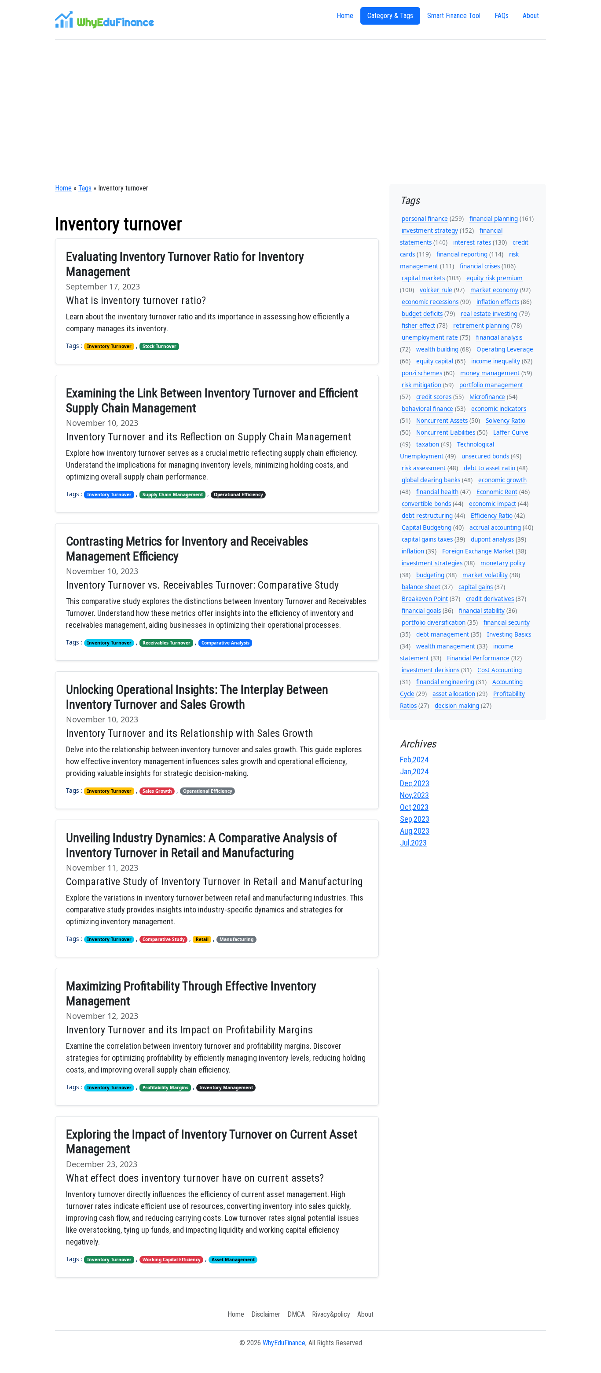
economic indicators (498, 409)
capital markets (423, 278)
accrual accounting (495, 527)
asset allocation (453, 694)
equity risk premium (494, 278)
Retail (202, 939)
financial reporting (461, 254)
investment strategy (430, 230)
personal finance (425, 219)
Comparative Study (164, 939)
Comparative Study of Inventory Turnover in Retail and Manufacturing (214, 881)
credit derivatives (490, 599)
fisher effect (418, 326)
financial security (507, 622)
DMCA (296, 1314)
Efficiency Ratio (492, 516)
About (531, 15)
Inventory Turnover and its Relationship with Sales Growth (189, 733)
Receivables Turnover (167, 643)
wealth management (445, 646)
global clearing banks (431, 480)
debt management (442, 634)
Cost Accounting (499, 670)
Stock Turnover (159, 346)
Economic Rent (496, 492)
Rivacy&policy (331, 1314)
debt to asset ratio (489, 468)
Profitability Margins (165, 1087)
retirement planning (481, 326)
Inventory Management (226, 1087)
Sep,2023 (414, 819)
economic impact (492, 504)
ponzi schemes (422, 373)
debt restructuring (427, 516)
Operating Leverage (504, 349)
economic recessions (430, 302)
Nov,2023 (414, 795)
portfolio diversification (433, 622)
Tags (85, 188)
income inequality (495, 361)
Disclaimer (265, 1314)
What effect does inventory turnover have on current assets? (195, 1178)
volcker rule (436, 290)
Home (345, 15)
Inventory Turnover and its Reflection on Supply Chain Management (209, 437)
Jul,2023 (413, 842)
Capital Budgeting (426, 527)
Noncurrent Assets (442, 421)
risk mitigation (421, 385)
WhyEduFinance (284, 1343)
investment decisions (430, 670)
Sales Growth (157, 791)
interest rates (472, 242)
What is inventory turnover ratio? (136, 300)
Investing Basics (509, 634)
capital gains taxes (427, 539)
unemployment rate (430, 337)
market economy (494, 290)
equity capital (434, 361)
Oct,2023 (414, 807)
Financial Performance (478, 658)
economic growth (502, 480)
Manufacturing (236, 939)
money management (490, 373)
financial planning (493, 219)
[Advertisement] (300, 111)
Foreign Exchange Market (478, 551)
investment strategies (432, 563)
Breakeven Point (425, 599)
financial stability (482, 611)
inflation (413, 551)
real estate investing (489, 314)
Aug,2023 (414, 830)
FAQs (502, 15)
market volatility (485, 575)
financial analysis (499, 337)
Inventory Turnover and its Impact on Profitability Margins (189, 1030)
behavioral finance (427, 409)
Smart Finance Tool (453, 15)
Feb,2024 (414, 759)
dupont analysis (492, 539)
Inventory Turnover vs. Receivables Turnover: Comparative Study (202, 585)
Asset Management (233, 1259)
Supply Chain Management (173, 494)
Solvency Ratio (505, 421)
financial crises (480, 266)
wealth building (437, 349)
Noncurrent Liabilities (445, 432)
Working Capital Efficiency (172, 1259)
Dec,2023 (414, 783)
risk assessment (424, 468)
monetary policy (502, 563)
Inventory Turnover (109, 346)
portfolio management (491, 385)
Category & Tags (390, 15)
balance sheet (421, 587)
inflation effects (497, 302)
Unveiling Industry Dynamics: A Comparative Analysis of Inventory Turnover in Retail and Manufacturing (201, 845)
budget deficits (422, 314)
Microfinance (487, 397)
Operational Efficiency (238, 494)
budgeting (430, 575)
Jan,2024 (414, 771)
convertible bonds (426, 504)
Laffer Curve (510, 432)
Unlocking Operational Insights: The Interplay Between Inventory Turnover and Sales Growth (197, 697)
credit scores (433, 397)
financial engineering (445, 682)
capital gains (475, 587)
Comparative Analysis (225, 643)
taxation (427, 444)
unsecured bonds (485, 456)
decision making (457, 706)
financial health (437, 492)
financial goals (421, 611)
